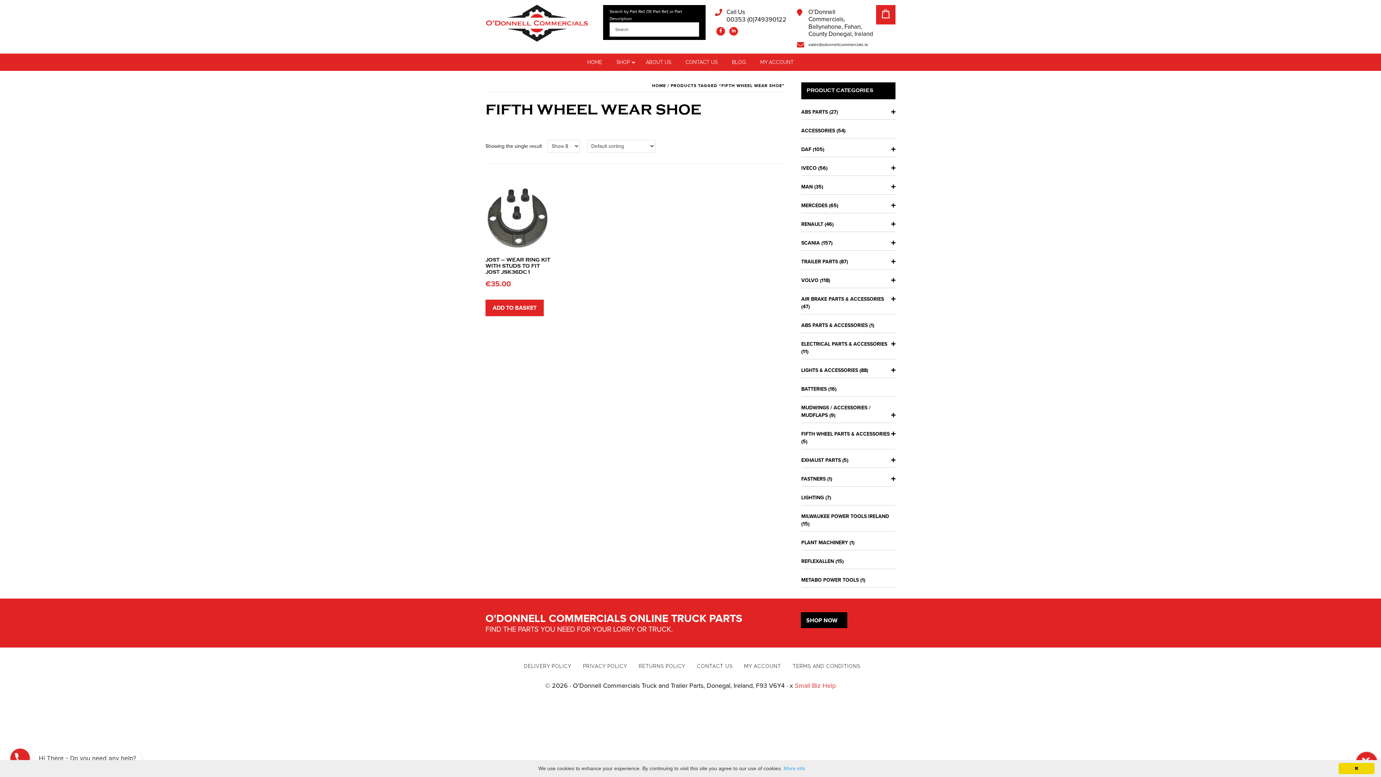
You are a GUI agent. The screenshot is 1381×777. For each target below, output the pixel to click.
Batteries (814, 389)
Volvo (810, 280)
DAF (806, 149)
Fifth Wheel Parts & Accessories (845, 434)
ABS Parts (814, 112)
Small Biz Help (815, 686)
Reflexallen (817, 561)
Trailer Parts (819, 262)
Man (807, 187)
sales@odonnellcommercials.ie (838, 44)
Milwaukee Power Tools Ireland (845, 516)
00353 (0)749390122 (756, 16)
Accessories (818, 131)
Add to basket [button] (515, 308)
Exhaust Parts (821, 460)
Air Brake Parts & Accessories (842, 299)
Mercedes (814, 206)
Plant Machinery (824, 543)
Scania (810, 243)
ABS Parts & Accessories (834, 325)
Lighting (812, 498)
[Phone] (20, 758)
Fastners (813, 479)
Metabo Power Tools (830, 580)
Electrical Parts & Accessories (844, 344)
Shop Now (822, 620)
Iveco (809, 168)
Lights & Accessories (829, 370)
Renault (812, 224)
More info (794, 768)
